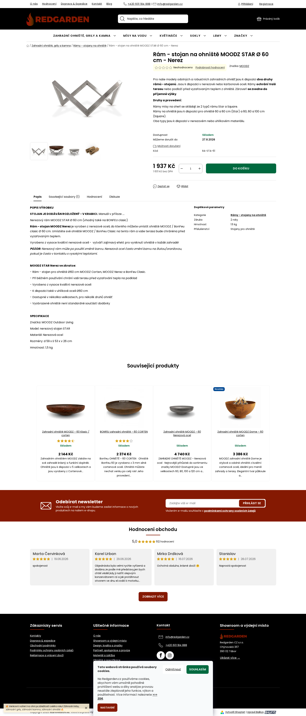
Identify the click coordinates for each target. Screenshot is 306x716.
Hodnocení (49, 4)
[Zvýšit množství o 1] (199, 168)
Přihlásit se (252, 503)
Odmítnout (173, 669)
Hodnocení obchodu (153, 529)
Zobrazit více (153, 597)
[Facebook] (161, 655)
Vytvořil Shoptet (235, 712)
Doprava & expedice (42, 640)
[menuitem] (85, 35)
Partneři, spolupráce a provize (111, 650)
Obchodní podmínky (43, 645)
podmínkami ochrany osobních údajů (230, 511)
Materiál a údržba (104, 655)
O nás (34, 4)
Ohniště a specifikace (106, 660)
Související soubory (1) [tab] (64, 197)
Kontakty (35, 635)
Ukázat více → (230, 658)
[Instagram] (170, 655)
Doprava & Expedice (74, 4)
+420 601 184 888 (139, 4)
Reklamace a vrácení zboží (47, 655)
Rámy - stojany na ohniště (248, 215)
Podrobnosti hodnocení (210, 67)
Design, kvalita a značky (108, 645)
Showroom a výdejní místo (110, 640)
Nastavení (107, 707)
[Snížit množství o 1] (181, 168)
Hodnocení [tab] (94, 197)
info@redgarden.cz (170, 4)
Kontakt (97, 4)
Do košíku (241, 168)
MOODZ (244, 66)
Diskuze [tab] (114, 197)
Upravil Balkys (255, 712)
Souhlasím (197, 669)
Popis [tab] (38, 197)
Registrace (266, 4)
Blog (109, 4)
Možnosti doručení (169, 146)
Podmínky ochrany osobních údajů (51, 650)
